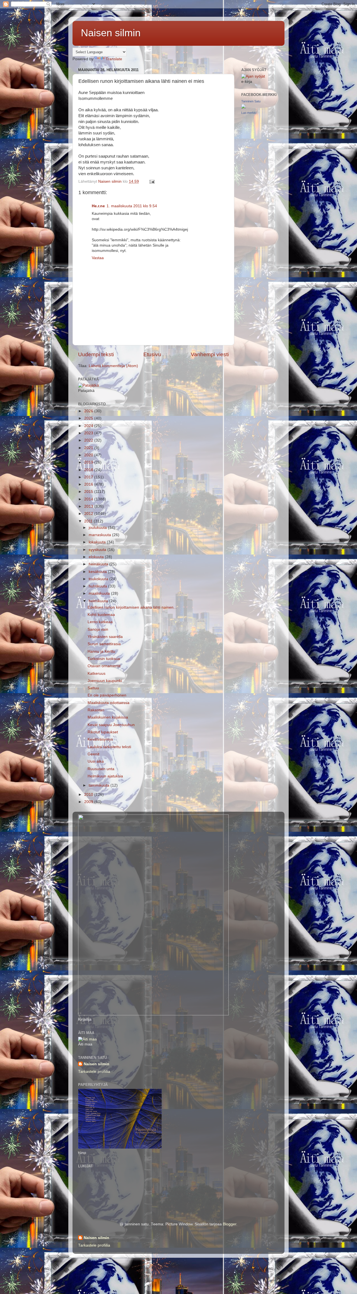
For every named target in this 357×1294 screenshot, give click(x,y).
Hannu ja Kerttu (101, 651)
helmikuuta (99, 601)
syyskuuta (98, 550)
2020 (89, 455)
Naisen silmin (111, 32)
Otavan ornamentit (104, 666)
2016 (89, 484)
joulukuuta (98, 528)
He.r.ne (98, 206)
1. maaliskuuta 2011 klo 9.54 (132, 206)
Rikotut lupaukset (103, 732)
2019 (89, 462)
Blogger (229, 1224)
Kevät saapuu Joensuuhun (111, 725)
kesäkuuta (98, 572)
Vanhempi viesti (210, 354)
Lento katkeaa (100, 622)
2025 (89, 418)
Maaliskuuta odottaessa (108, 703)
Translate (114, 59)
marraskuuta (100, 535)
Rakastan (96, 710)
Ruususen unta (101, 769)
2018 (89, 470)
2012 (89, 514)
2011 (89, 521)
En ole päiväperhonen (107, 695)
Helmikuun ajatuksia (105, 776)
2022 (89, 440)
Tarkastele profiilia (94, 1071)
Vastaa (98, 258)
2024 (89, 426)
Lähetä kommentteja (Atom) (113, 366)
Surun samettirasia (104, 644)
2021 (89, 448)
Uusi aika (96, 761)
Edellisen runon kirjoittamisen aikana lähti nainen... (132, 607)
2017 (89, 477)
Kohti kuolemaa (101, 615)
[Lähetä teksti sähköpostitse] (152, 181)
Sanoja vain (98, 629)
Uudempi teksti (96, 354)
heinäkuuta (99, 564)
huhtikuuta (98, 586)
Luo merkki (248, 112)
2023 (89, 433)
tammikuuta (99, 785)
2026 (89, 411)
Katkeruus (96, 673)
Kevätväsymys (100, 739)
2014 (89, 499)
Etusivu (152, 354)
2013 (89, 506)
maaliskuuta (100, 593)
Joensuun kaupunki (105, 681)
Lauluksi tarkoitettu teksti (109, 747)
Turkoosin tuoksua (104, 659)
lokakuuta (98, 542)
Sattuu (93, 688)
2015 (89, 492)
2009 (89, 802)
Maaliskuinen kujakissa (108, 717)
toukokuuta (99, 579)
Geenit (93, 754)
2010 (89, 794)
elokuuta (97, 557)
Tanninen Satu (250, 101)
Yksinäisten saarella (105, 637)
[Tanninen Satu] (243, 107)
